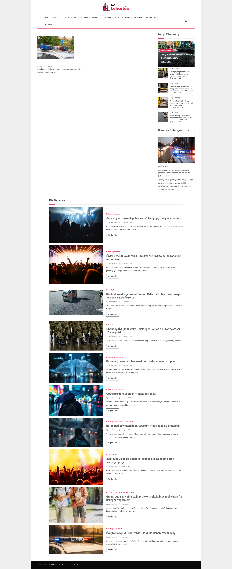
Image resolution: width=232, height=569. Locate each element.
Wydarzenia (116, 214)
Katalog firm (151, 17)
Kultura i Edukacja (92, 17)
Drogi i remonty (166, 51)
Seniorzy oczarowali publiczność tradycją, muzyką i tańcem (143, 218)
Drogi (108, 290)
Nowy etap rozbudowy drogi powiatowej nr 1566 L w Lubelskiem (181, 103)
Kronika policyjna (163, 166)
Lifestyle (138, 17)
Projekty (131, 492)
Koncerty (109, 454)
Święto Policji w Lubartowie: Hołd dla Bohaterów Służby (140, 533)
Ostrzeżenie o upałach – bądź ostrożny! (131, 393)
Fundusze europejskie (120, 492)
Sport (117, 17)
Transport (66, 17)
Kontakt (48, 25)
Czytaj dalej (112, 235)
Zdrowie (107, 17)
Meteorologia (110, 357)
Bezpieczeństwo (51, 17)
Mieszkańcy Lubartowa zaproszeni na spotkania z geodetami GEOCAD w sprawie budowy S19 (181, 118)
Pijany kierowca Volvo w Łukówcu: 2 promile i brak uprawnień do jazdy (175, 171)
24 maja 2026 (176, 78)
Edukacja (109, 492)
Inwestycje (110, 421)
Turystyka (126, 17)
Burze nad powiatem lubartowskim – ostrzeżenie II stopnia (143, 425)
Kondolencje (119, 421)
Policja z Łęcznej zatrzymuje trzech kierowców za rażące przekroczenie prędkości (60, 70)
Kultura (108, 214)
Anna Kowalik (112, 222)
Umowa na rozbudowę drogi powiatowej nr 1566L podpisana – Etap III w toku (181, 88)
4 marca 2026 (164, 176)
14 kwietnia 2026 (177, 107)
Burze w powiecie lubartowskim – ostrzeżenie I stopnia (140, 361)
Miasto (77, 17)
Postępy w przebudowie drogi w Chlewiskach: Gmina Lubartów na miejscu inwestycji (180, 75)
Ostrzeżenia (120, 357)
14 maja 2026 (176, 93)
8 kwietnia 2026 (177, 122)
